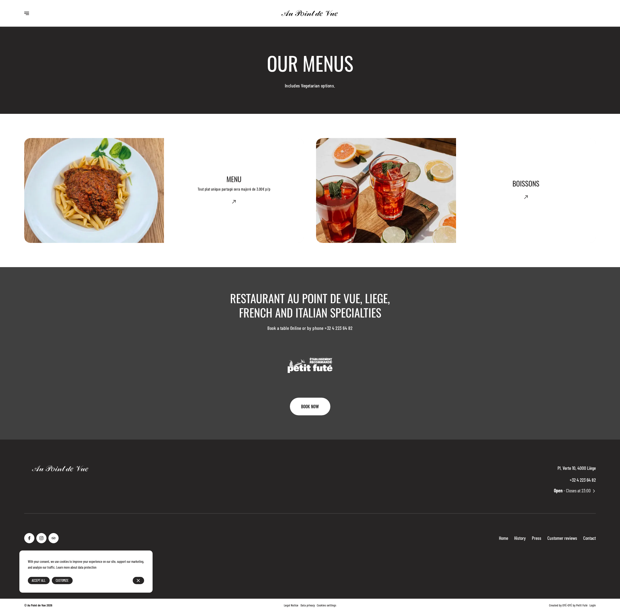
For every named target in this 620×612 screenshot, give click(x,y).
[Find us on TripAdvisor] (53, 538)
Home (503, 538)
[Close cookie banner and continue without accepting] (138, 580)
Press (536, 538)
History (520, 538)
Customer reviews (562, 538)
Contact (589, 538)
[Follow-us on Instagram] (41, 538)
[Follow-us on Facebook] (29, 538)
